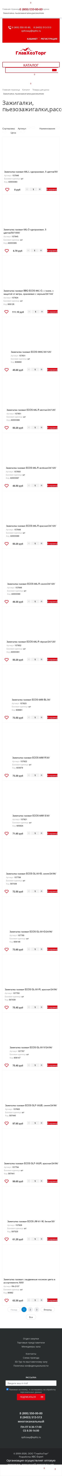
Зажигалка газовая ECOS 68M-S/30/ (31, 815)
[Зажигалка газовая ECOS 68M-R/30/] (31, 741)
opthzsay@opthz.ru (31, 30)
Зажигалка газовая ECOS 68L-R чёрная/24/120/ (31, 641)
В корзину (52, 189)
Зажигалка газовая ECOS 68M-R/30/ (31, 757)
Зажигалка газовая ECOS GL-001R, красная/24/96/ (31, 989)
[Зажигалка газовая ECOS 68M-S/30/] (31, 799)
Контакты (31, 1353)
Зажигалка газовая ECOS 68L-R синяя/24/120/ (31, 583)
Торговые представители (31, 1342)
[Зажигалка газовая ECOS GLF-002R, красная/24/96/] (31, 1146)
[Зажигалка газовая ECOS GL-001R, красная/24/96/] (31, 972)
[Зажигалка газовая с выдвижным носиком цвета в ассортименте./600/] (31, 1262)
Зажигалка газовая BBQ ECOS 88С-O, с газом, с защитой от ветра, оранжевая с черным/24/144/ (28, 292)
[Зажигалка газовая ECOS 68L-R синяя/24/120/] (31, 567)
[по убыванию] (33, 128)
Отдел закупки (31, 1338)
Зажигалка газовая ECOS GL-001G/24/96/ (31, 931)
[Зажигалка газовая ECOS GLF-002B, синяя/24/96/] (31, 1088)
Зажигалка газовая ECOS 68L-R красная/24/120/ (31, 525)
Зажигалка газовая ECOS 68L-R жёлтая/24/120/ (31, 409)
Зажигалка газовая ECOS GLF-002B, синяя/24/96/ (31, 1105)
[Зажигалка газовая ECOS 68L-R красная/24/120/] (31, 509)
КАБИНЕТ (32, 38)
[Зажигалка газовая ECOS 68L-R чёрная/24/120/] (31, 625)
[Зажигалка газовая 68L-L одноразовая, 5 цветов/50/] (31, 155)
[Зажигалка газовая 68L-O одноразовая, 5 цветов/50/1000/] (31, 212)
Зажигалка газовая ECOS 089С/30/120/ (31, 351)
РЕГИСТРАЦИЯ (49, 38)
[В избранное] (7, 190)
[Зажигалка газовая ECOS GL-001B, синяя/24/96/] (31, 857)
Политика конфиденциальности (31, 1365)
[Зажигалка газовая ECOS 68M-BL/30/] (31, 683)
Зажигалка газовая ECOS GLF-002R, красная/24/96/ (31, 1163)
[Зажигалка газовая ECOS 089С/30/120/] (31, 335)
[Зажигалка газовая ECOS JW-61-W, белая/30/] (31, 1204)
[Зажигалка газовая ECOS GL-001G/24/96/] (31, 915)
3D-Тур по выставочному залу (31, 1361)
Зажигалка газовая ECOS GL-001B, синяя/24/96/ (31, 873)
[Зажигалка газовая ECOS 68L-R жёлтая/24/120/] (31, 393)
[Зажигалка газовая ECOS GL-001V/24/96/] (31, 1030)
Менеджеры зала (31, 1346)
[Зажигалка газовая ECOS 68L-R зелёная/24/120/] (31, 451)
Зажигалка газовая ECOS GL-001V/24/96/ (31, 1047)
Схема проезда (31, 1357)
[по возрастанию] (29, 128)
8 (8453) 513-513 (42, 27)
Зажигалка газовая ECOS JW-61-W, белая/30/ (31, 1221)
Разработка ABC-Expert (31, 1456)
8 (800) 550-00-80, (22, 27)
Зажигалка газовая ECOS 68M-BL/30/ (31, 699)
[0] (41, 1470)
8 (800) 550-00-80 (31, 9)
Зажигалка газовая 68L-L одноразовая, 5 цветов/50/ (31, 171)
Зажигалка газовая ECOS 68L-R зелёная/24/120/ (31, 467)
